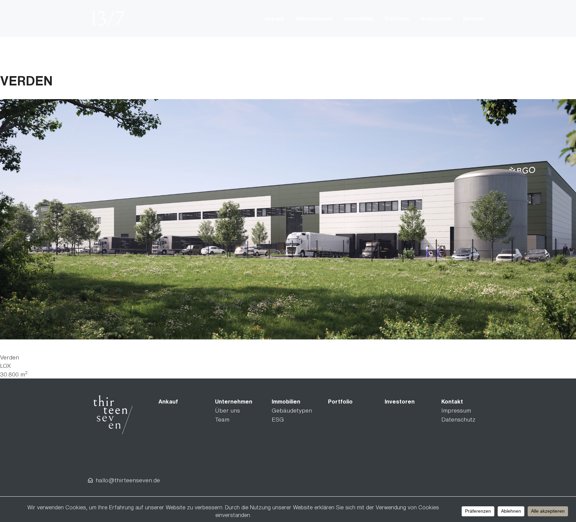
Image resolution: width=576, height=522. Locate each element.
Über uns (227, 410)
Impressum (456, 410)
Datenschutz (458, 419)
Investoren (436, 18)
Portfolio (397, 18)
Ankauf (274, 18)
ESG (278, 419)
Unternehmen (314, 18)
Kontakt (474, 18)
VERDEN (26, 80)
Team (222, 419)
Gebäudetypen (292, 410)
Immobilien (359, 18)
